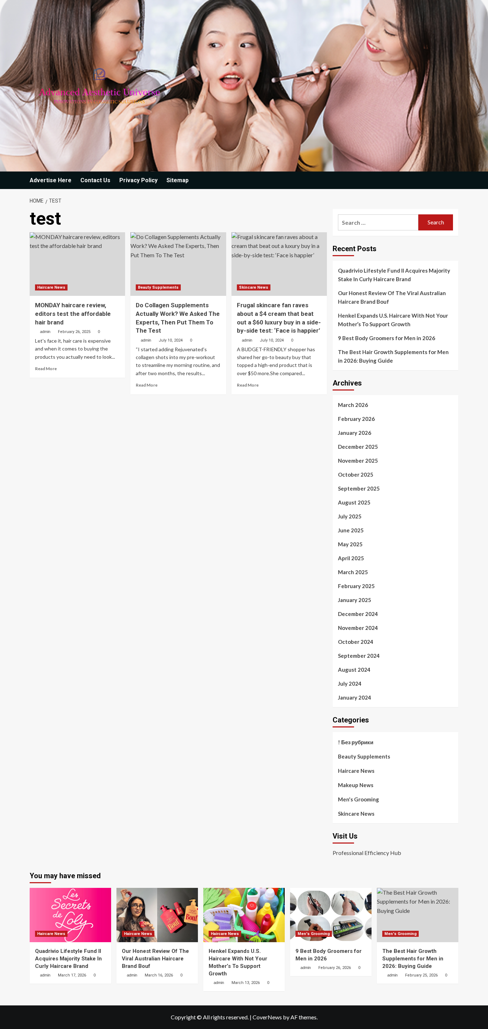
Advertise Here (50, 180)
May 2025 (350, 544)
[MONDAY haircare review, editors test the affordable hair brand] (77, 264)
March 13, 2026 (245, 982)
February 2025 (356, 586)
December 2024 (358, 614)
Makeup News (355, 785)
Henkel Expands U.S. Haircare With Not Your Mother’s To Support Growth (393, 319)
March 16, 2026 (159, 975)
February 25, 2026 (421, 975)
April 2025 (351, 558)
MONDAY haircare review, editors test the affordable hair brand (73, 314)
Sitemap (177, 180)
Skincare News (253, 287)
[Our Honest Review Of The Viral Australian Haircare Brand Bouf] (157, 915)
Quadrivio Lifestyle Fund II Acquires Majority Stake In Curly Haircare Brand (394, 274)
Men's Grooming (358, 799)
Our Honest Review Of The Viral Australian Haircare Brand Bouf (392, 297)
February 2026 (356, 419)
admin (45, 331)
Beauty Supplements (158, 287)
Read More (46, 368)
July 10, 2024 (171, 340)
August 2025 (354, 502)
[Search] (453, 180)
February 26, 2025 (74, 331)
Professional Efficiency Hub (367, 852)
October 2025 (355, 474)
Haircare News (51, 287)
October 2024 (355, 641)
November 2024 (358, 628)
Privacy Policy (138, 180)
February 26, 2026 (334, 967)
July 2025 (350, 516)
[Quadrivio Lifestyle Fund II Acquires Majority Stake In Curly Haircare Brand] (70, 915)
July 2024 (350, 683)
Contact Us (95, 180)
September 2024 (359, 655)
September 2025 (359, 488)
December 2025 (358, 446)
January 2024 (354, 697)
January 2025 (354, 600)
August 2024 (354, 669)
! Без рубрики (355, 742)
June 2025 (351, 530)
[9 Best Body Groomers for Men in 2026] (331, 915)
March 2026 (353, 405)
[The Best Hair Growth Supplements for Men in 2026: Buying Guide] (417, 915)
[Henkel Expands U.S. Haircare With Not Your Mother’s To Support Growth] (244, 915)
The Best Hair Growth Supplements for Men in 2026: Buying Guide (393, 356)
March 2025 (353, 572)
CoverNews (267, 1017)
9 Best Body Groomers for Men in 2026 (386, 338)
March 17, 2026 (72, 975)
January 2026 (354, 432)
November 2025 (358, 460)
